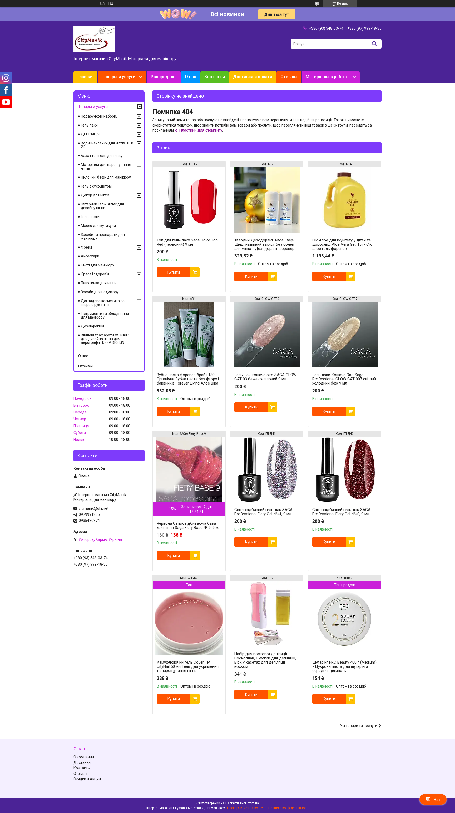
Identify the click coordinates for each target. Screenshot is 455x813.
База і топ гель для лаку (101, 156)
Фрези (86, 247)
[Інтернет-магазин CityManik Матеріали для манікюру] (94, 39)
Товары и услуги (118, 76)
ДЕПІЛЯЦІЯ (90, 134)
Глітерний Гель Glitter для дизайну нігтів (102, 206)
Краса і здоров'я (95, 274)
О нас (190, 76)
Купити (173, 272)
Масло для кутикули (98, 226)
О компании (83, 757)
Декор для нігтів (95, 195)
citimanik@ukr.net (93, 508)
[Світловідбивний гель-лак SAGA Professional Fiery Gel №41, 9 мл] (266, 469)
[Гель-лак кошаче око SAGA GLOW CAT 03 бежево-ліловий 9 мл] (266, 334)
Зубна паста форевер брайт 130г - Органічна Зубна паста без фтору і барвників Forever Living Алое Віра (188, 379)
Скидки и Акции (87, 779)
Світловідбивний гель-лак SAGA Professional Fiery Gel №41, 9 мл (263, 512)
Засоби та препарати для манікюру (103, 236)
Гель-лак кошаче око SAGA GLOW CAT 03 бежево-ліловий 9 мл (265, 377)
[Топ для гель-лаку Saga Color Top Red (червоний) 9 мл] (189, 200)
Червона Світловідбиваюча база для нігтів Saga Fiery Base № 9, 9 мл (188, 525)
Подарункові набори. (99, 116)
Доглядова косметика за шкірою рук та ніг (103, 303)
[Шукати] (374, 44)
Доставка (82, 762)
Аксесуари (90, 256)
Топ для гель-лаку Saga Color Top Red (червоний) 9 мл (187, 242)
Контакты (214, 76)
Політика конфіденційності (288, 808)
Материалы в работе (327, 76)
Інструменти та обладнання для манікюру (105, 315)
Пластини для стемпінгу (200, 130)
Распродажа (164, 76)
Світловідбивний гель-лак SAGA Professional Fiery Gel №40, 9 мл (341, 512)
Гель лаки (89, 125)
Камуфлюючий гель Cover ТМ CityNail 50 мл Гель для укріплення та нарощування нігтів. (188, 666)
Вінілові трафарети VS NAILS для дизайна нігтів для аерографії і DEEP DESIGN (105, 339)
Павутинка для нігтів (99, 283)
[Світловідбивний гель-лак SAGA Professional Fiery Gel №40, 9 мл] (344, 469)
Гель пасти (90, 217)
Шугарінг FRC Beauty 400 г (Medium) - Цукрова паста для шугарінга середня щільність (344, 666)
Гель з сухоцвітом (96, 186)
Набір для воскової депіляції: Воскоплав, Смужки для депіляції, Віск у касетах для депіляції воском (265, 660)
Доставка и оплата (252, 76)
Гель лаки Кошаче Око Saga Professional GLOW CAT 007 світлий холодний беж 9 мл (344, 379)
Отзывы (289, 76)
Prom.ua (253, 803)
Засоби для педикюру (100, 292)
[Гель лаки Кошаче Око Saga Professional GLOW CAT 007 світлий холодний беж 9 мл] (344, 334)
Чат (437, 799)
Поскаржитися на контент (246, 808)
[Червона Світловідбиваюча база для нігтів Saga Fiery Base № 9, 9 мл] (189, 469)
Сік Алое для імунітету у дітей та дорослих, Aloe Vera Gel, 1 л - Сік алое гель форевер (342, 244)
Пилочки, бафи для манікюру (106, 177)
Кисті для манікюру (97, 265)
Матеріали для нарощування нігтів (106, 166)
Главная (85, 76)
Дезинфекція (92, 326)
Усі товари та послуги (358, 726)
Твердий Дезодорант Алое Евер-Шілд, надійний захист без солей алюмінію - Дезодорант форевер (264, 244)
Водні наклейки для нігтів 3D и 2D (107, 145)
